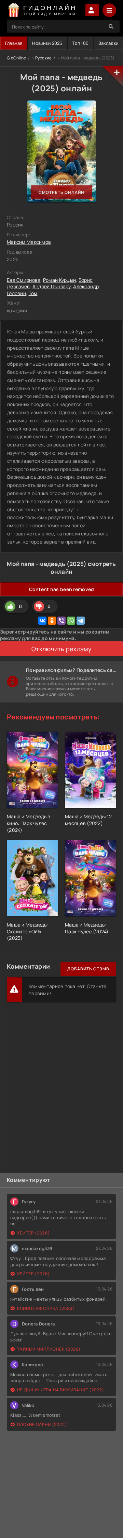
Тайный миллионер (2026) (49, 1349)
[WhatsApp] (71, 621)
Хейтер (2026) (33, 1233)
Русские (43, 58)
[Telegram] (81, 621)
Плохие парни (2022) (42, 1424)
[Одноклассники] (52, 621)
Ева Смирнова (23, 280)
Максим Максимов (29, 242)
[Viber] (61, 621)
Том (33, 293)
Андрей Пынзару (51, 286)
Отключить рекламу (61, 649)
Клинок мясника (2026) (45, 1308)
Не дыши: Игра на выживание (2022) (60, 1390)
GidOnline (16, 58)
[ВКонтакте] (42, 621)
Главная (14, 43)
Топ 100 (80, 43)
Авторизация (92, 10)
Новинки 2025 (47, 43)
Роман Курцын (59, 280)
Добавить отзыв (88, 969)
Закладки (108, 43)
